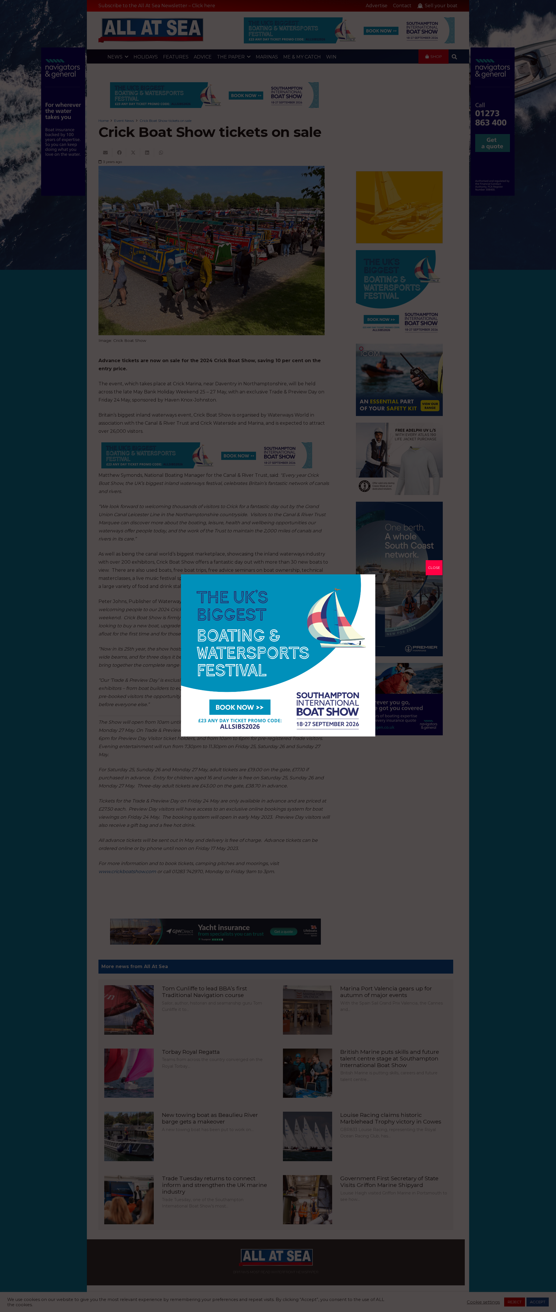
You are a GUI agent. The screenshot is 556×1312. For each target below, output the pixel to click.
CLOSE (434, 567)
